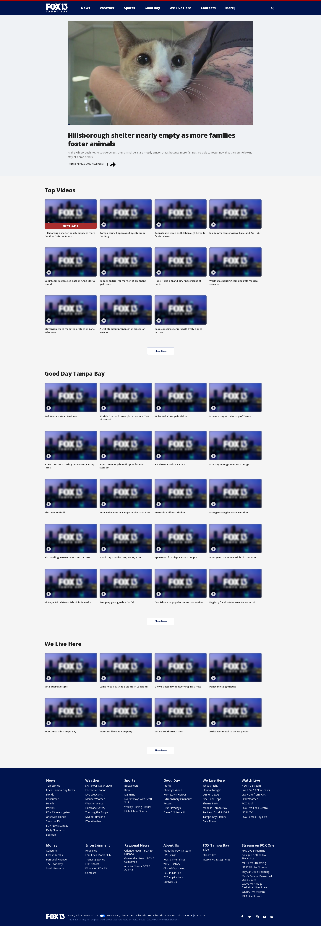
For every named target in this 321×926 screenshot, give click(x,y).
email (272, 917)
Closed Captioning (174, 868)
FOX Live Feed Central (255, 808)
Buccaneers (131, 785)
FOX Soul (247, 803)
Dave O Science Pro (175, 812)
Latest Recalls (54, 855)
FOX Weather (93, 821)
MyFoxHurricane (95, 817)
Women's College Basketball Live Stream (255, 885)
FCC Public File (172, 873)
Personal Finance (56, 859)
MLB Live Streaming (254, 863)
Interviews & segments (216, 859)
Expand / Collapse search (272, 8)
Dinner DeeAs (211, 794)
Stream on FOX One (258, 845)
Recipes (168, 803)
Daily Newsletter (56, 830)
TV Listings (169, 855)
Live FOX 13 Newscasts (256, 790)
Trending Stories (95, 859)
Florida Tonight (212, 790)
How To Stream (251, 785)
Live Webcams (94, 794)
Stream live (209, 855)
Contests (90, 873)
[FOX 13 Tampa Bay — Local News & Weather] (58, 8)
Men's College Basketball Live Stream (257, 877)
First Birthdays (172, 808)
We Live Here (214, 780)
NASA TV (247, 812)
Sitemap (51, 834)
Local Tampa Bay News (60, 790)
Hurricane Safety (95, 808)
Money (51, 845)
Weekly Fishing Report (137, 807)
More (229, 8)
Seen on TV (53, 821)
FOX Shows (92, 864)
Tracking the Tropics (97, 812)
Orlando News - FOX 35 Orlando (138, 852)
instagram (257, 917)
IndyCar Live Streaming (255, 871)
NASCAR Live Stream (254, 867)
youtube (265, 917)
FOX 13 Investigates (58, 812)
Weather (92, 780)
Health (50, 803)
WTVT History (171, 864)
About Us (171, 845)
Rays (127, 790)
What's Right (210, 785)
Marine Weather (95, 799)
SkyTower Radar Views (99, 785)
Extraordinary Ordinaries (177, 799)
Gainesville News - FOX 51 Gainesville (140, 860)
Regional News (136, 845)
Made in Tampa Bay (215, 808)
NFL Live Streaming (253, 850)
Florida (50, 794)
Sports (129, 780)
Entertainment (97, 845)
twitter (250, 917)
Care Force (209, 821)
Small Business (55, 868)
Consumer (52, 799)
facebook (242, 917)
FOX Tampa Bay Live (254, 817)
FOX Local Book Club (98, 855)
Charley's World (172, 790)
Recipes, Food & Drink (216, 812)
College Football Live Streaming (254, 856)
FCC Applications (173, 877)
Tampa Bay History (214, 817)
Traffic (167, 785)
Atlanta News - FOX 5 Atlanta (137, 867)
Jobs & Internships (174, 859)
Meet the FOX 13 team (177, 850)
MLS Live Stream (252, 896)
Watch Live (251, 780)
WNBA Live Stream (253, 892)
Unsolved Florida (56, 817)
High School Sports (135, 811)
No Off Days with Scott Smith (138, 800)
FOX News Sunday (57, 825)
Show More (161, 351)
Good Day (171, 780)
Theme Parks (211, 803)
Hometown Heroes (175, 794)
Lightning (129, 794)
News (50, 780)
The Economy (54, 864)
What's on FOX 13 (96, 868)
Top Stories (53, 785)
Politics (50, 808)
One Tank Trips (212, 799)
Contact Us (170, 881)
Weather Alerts (94, 803)
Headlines (91, 850)
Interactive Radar (95, 790)
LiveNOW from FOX (253, 794)
